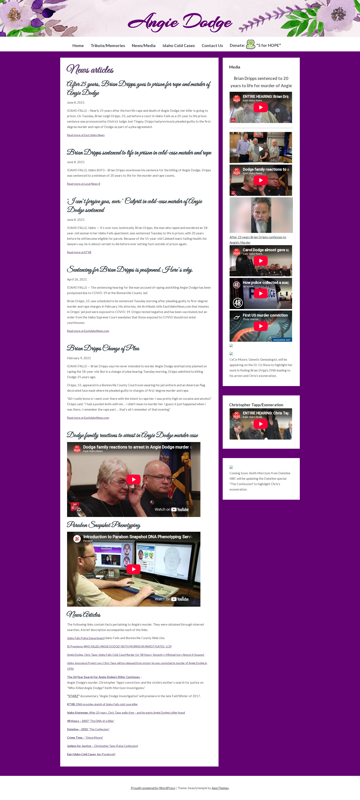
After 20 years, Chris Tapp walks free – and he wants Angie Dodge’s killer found (126, 712)
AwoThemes (220, 788)
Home (78, 45)
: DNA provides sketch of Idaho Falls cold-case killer (102, 704)
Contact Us (212, 45)
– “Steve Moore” (85, 737)
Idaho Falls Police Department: (85, 638)
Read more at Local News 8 (83, 183)
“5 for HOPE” (255, 45)
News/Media (144, 45)
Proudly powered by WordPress (153, 788)
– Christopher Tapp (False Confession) (102, 746)
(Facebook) (91, 754)
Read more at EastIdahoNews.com (88, 331)
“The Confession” (88, 729)
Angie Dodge (180, 21)
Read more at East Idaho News (86, 135)
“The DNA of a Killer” (91, 721)
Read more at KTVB (79, 252)
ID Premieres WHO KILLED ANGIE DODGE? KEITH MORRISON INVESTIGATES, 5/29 (119, 646)
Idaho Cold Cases (178, 45)
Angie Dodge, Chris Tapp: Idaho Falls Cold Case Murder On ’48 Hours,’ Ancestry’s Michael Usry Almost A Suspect (135, 654)
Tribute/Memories (108, 45)
